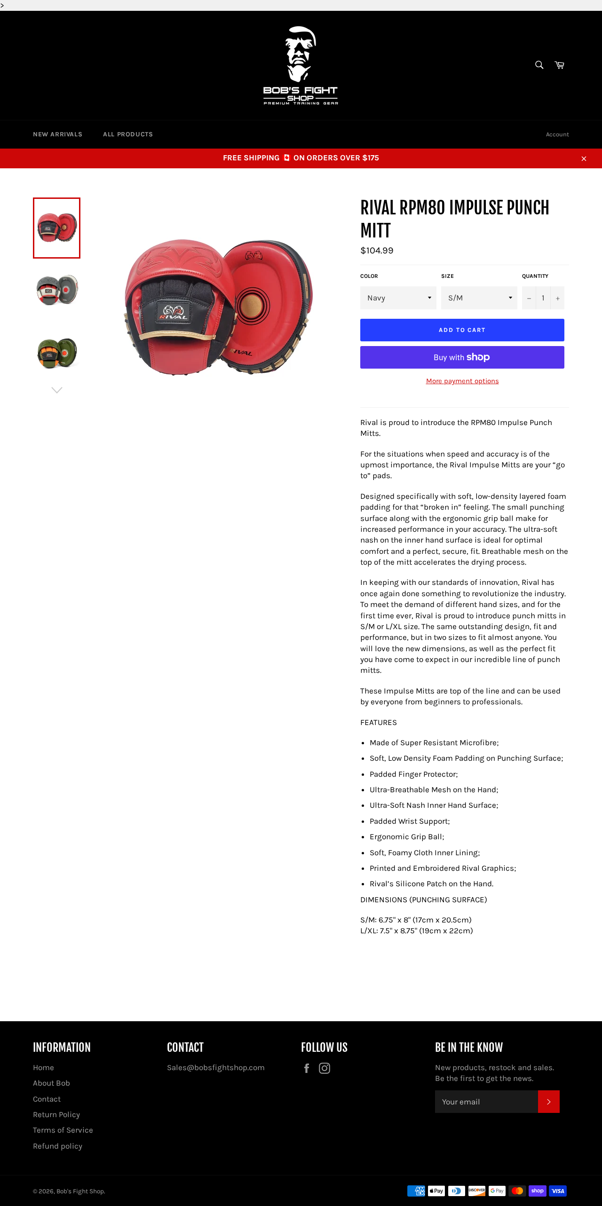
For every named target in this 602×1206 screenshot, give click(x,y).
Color (369, 276)
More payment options (462, 381)
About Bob (51, 1083)
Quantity (535, 276)
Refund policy (57, 1146)
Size (447, 276)
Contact (47, 1099)
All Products (128, 134)
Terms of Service (63, 1130)
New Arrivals (57, 134)
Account (557, 134)
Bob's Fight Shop (80, 1191)
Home (43, 1067)
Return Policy (56, 1114)
